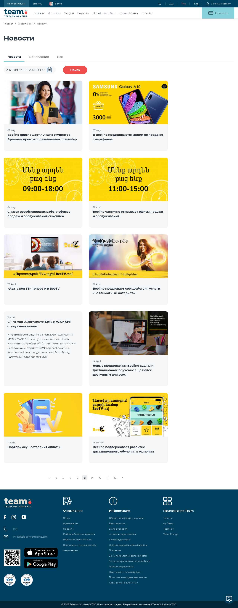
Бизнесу (37, 3)
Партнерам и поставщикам (124, 571)
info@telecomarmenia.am (30, 536)
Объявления (39, 57)
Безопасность (117, 523)
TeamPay (168, 528)
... (49, 69)
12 (115, 477)
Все (60, 57)
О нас (66, 518)
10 (99, 477)
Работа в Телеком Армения (79, 534)
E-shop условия (118, 528)
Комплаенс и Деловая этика (79, 545)
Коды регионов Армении (123, 582)
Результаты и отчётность (77, 539)
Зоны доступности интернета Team (129, 561)
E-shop (58, 3)
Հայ (171, 3)
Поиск (75, 70)
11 (107, 477)
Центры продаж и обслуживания (128, 545)
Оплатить (221, 13)
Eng (196, 3)
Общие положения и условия (126, 518)
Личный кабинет (221, 3)
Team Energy (170, 534)
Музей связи (70, 523)
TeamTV (167, 518)
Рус (184, 3)
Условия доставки (119, 539)
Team (16, 13)
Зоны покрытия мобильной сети (128, 555)
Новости (14, 57)
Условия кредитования (122, 534)
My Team (168, 523)
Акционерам (70, 550)
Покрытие (115, 550)
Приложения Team (178, 511)
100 (15, 529)
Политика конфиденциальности (128, 577)
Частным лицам (16, 3)
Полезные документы (121, 566)
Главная (8, 23)
